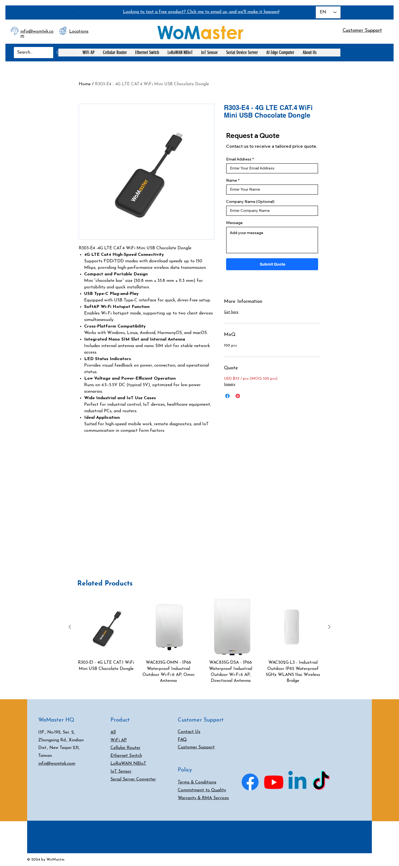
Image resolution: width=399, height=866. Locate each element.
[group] (199, 641)
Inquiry (229, 384)
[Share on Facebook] (227, 396)
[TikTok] (321, 782)
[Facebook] (250, 782)
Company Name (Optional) (250, 201)
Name (231, 180)
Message (234, 223)
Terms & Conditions (197, 782)
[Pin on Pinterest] (238, 396)
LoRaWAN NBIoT (128, 763)
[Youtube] (273, 782)
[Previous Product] (69, 626)
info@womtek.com (56, 763)
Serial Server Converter (133, 779)
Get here (231, 312)
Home (85, 84)
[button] (320, 29)
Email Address (238, 159)
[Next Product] (329, 626)
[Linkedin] (297, 782)
